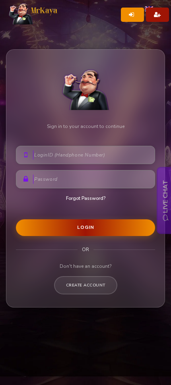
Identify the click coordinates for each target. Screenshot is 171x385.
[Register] (157, 15)
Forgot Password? (85, 198)
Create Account (85, 285)
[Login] (132, 15)
